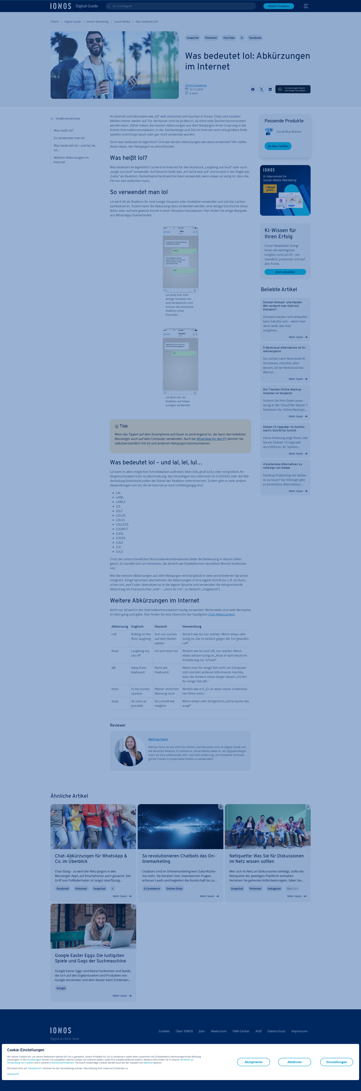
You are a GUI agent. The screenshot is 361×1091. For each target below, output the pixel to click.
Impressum (13, 1074)
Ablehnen (294, 1062)
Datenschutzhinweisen (62, 1062)
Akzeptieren (34, 1068)
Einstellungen (34, 1059)
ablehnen (148, 1062)
